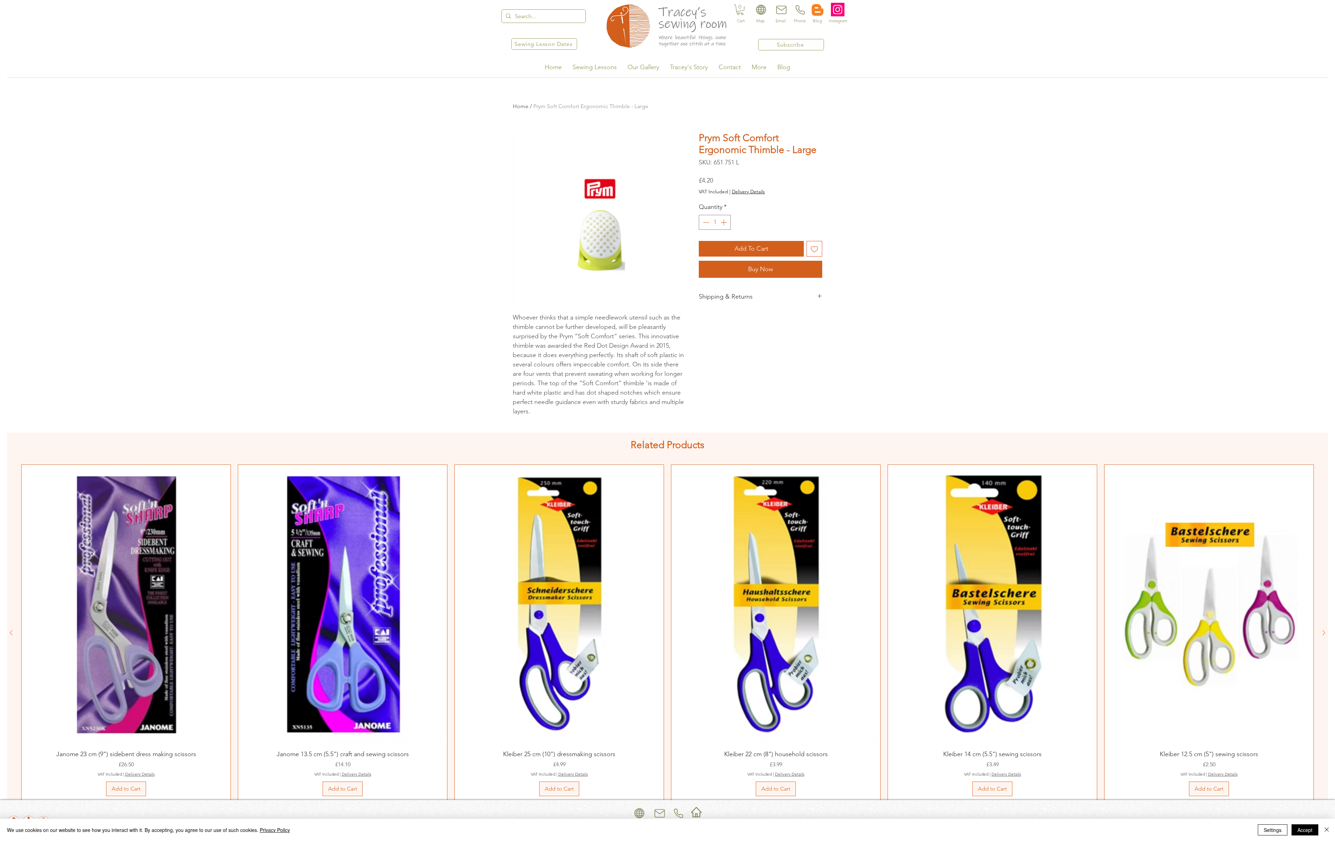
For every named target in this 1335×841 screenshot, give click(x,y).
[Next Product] (1324, 633)
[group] (667, 632)
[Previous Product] (11, 633)
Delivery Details (748, 191)
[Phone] (799, 9)
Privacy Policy (275, 829)
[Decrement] (705, 222)
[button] (740, 10)
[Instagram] (837, 9)
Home (520, 106)
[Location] (761, 9)
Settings (1272, 829)
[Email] (780, 9)
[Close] (1326, 829)
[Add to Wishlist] (814, 249)
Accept (1304, 829)
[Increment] (724, 222)
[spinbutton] (715, 222)
